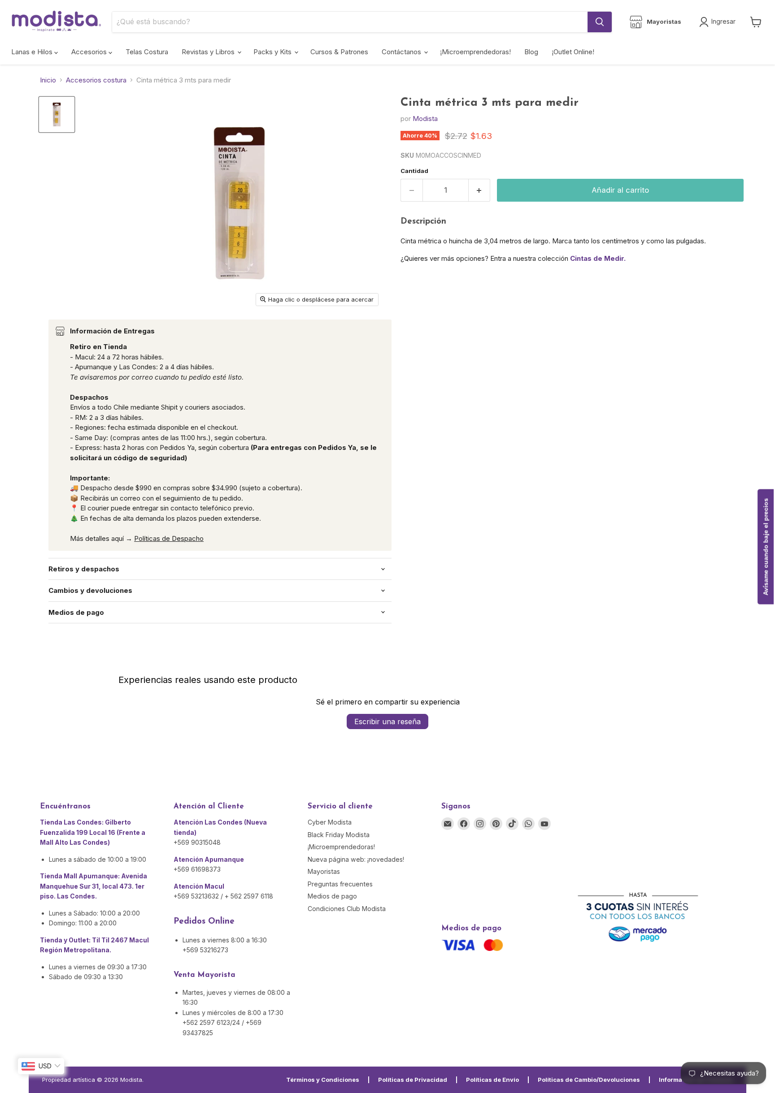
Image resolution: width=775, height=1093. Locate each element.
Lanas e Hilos (32, 52)
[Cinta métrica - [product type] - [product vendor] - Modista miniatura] (56, 114)
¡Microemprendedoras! (475, 52)
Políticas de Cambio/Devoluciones (589, 1079)
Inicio (48, 80)
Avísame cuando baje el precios (765, 546)
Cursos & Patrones (339, 52)
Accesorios (90, 52)
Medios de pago (332, 896)
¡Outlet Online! (573, 52)
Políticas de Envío (492, 1079)
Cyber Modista (330, 822)
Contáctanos (402, 52)
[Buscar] (600, 22)
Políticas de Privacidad (412, 1079)
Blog (531, 52)
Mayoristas (324, 871)
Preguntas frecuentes (340, 884)
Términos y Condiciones (322, 1079)
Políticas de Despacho (169, 538)
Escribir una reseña (387, 721)
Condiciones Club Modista (347, 908)
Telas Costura (147, 52)
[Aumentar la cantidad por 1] (480, 190)
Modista (425, 118)
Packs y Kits (273, 52)
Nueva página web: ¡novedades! (356, 859)
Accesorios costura (96, 80)
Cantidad (414, 171)
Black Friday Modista (339, 834)
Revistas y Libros (209, 52)
